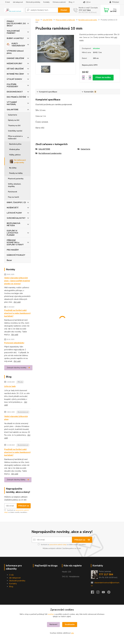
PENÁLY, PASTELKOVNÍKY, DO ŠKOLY (16, 23)
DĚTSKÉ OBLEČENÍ (15, 69)
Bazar (9, 260)
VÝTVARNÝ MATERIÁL (12, 103)
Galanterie (12, 115)
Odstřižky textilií (15, 131)
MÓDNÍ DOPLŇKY (14, 63)
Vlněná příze (14, 149)
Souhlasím (70, 624)
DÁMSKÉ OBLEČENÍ (15, 58)
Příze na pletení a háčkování (15, 137)
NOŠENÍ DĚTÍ (12, 207)
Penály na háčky (16, 173)
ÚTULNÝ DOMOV (14, 79)
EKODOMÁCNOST (15, 92)
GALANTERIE (12, 109)
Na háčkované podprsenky (20, 161)
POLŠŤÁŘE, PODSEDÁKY (12, 85)
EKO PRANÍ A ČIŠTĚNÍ (16, 97)
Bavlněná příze (15, 144)
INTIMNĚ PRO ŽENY (15, 74)
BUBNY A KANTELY (15, 38)
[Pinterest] (108, 593)
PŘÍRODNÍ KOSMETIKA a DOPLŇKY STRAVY (15, 242)
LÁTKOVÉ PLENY (14, 213)
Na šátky (12, 168)
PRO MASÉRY (13, 250)
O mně (7, 2)
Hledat (64, 10)
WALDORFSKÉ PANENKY (13, 32)
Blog (70, 2)
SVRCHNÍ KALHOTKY (16, 218)
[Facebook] (93, 593)
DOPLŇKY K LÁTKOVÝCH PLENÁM (12, 232)
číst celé (17, 302)
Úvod (37, 20)
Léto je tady (10, 386)
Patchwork (12, 192)
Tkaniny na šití (14, 125)
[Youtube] (104, 593)
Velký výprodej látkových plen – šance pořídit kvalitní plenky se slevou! (17, 281)
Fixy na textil (13, 197)
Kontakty (46, 2)
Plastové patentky (15, 178)
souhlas (51, 614)
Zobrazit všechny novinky (16, 367)
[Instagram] (99, 593)
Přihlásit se (23, 505)
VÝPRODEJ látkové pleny (15, 52)
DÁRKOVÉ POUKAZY (16, 255)
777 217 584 (85, 10)
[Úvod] (13, 10)
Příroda (20, 382)
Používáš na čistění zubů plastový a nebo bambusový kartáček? (17, 313)
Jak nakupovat (18, 2)
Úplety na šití (13, 120)
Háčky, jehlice (14, 155)
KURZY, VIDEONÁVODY (18, 44)
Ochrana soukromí (59, 2)
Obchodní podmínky (33, 2)
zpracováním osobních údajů (57, 545)
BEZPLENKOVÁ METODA (13, 224)
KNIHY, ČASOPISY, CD (16, 202)
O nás (11, 575)
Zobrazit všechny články (16, 479)
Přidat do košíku (103, 77)
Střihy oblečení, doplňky (14, 185)
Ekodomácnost (23, 412)
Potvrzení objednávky (14, 343)
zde (72, 633)
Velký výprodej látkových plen (16, 418)
